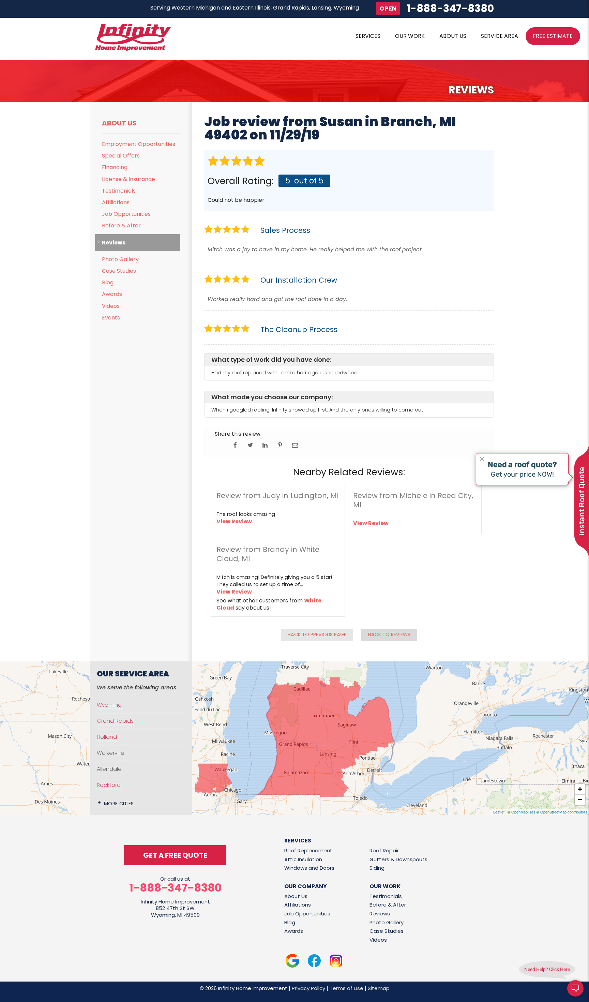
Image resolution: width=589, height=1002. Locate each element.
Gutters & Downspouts (398, 859)
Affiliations (116, 202)
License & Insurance (128, 179)
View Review (234, 521)
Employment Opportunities (138, 144)
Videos (111, 306)
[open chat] (575, 988)
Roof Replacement (308, 850)
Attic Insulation (303, 859)
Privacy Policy (308, 988)
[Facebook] (314, 962)
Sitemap (379, 988)
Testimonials (119, 191)
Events (111, 317)
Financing (114, 167)
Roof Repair (384, 850)
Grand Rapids (115, 721)
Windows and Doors (309, 867)
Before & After (121, 225)
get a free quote (175, 855)
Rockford (109, 785)
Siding (376, 867)
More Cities (119, 803)
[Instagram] (336, 962)
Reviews (113, 242)
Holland (107, 737)
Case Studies (119, 271)
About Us (119, 123)
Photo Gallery (120, 259)
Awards (112, 294)
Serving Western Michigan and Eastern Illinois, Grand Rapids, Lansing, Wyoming (254, 8)
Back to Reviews (389, 634)
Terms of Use (346, 988)
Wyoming (109, 705)
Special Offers (121, 155)
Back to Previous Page (317, 634)
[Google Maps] (292, 962)
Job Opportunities (126, 214)
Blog (108, 282)
